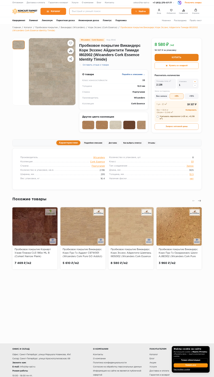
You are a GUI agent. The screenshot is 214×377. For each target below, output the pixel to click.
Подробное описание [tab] (93, 143)
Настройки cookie (182, 369)
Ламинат (33, 20)
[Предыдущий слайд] (193, 200)
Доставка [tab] (113, 143)
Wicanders (99, 157)
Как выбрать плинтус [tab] (132, 143)
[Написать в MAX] (179, 3)
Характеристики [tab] (68, 142)
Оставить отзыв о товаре (96, 65)
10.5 (191, 174)
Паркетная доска (65, 20)
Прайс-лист (196, 20)
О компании (87, 2)
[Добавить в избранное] (70, 43)
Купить (176, 57)
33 (192, 162)
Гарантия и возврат (58, 2)
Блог (99, 2)
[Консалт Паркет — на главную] (24, 11)
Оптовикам (17, 2)
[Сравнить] (70, 51)
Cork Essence (97, 162)
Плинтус (107, 20)
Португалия (98, 166)
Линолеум (47, 20)
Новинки (166, 20)
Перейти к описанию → (133, 74)
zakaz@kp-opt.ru (141, 2)
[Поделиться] (70, 59)
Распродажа (180, 20)
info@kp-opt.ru (27, 367)
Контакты (109, 2)
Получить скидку (193, 2)
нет (192, 179)
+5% (176, 96)
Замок (190, 166)
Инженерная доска (88, 20)
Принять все (190, 365)
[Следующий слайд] (199, 200)
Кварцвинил (18, 20)
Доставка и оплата (36, 2)
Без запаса (161, 96)
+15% (191, 96)
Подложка (121, 20)
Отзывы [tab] (151, 143)
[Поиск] (140, 11)
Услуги (75, 2)
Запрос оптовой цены (177, 126)
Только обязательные (190, 360)
